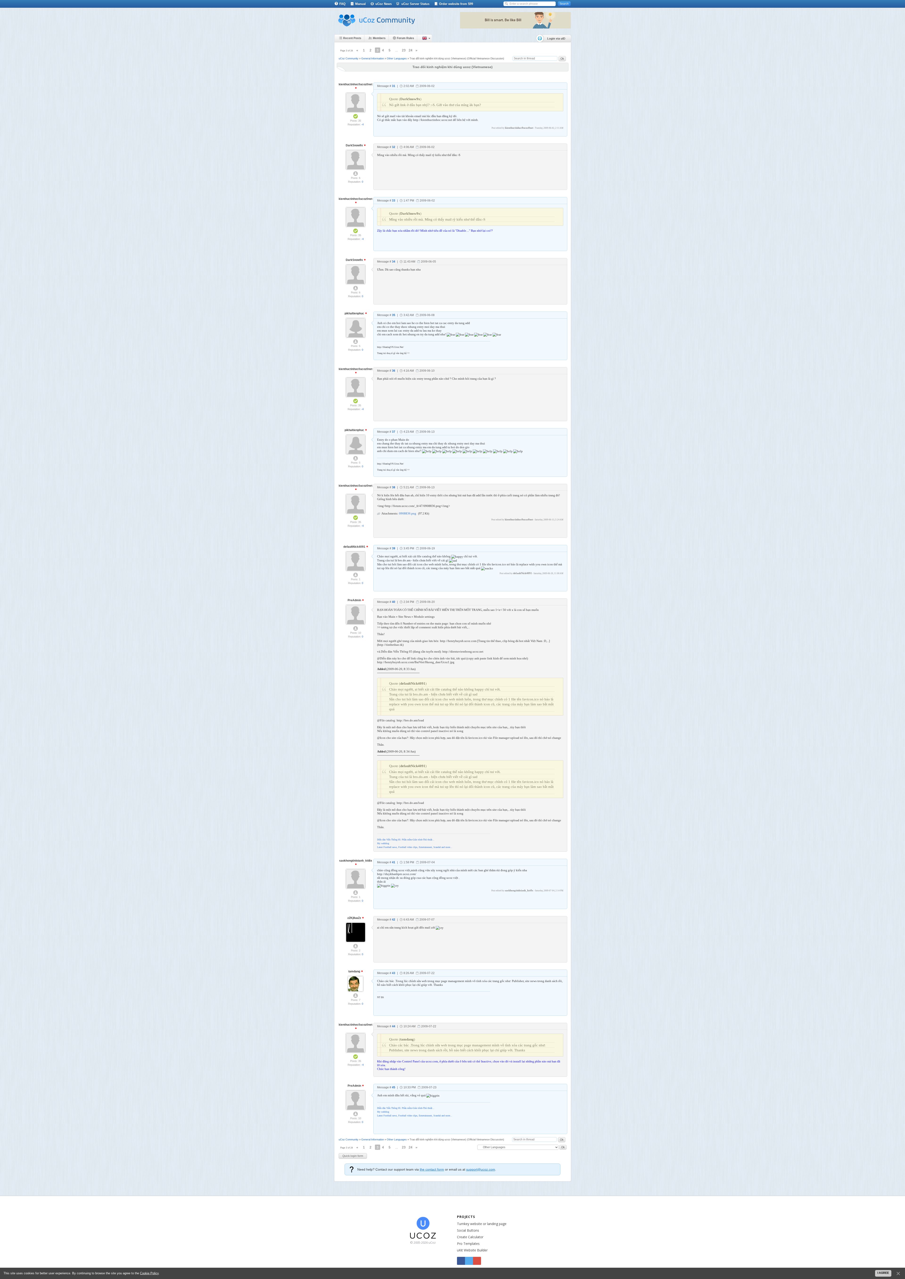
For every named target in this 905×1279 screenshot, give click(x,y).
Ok (562, 58)
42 (393, 919)
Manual (360, 4)
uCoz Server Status (415, 4)
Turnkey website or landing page (481, 1223)
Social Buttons (468, 1230)
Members (379, 38)
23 (404, 50)
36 (393, 370)
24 (410, 50)
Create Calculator (470, 1237)
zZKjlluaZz (354, 918)
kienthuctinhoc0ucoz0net (355, 84)
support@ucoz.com (480, 1169)
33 (393, 200)
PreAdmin (355, 600)
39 (393, 548)
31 (393, 86)
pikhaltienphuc (355, 313)
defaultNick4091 (354, 546)
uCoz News (383, 4)
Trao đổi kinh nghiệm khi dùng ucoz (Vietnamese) (438, 58)
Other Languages (397, 58)
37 (393, 431)
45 (393, 1087)
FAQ (342, 4)
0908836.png (407, 513)
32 (393, 147)
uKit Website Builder (472, 1250)
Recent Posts (352, 38)
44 (393, 1026)
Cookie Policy (149, 1273)
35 (393, 315)
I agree (883, 1273)
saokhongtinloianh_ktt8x (355, 860)
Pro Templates (468, 1243)
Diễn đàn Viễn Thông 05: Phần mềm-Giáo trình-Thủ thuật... (405, 839)
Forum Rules (405, 38)
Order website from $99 (456, 4)
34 (393, 261)
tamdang (354, 971)
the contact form (432, 1169)
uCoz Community (348, 58)
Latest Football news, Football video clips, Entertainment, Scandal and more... (414, 847)
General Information (372, 58)
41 (393, 862)
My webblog (383, 843)
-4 (362, 124)
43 (393, 973)
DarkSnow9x (355, 145)
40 (393, 602)
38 (393, 487)
